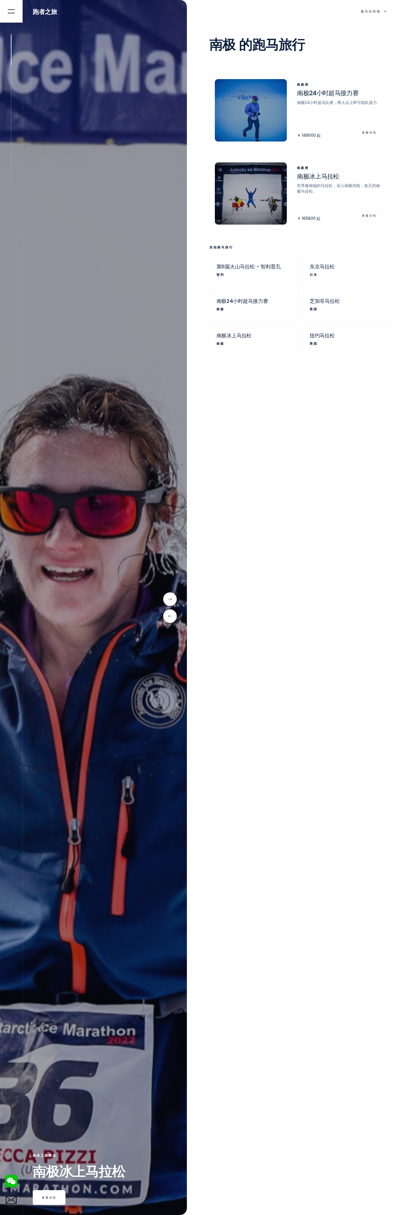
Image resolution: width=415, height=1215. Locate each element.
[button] (374, 11)
